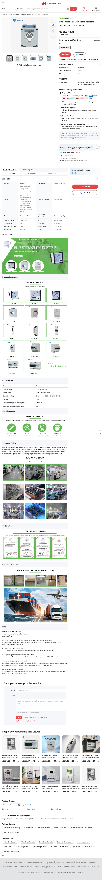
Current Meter (28, 828)
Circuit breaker (30, 809)
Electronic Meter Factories (65, 842)
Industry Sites (70, 862)
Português (29, 866)
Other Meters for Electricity (12, 828)
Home (3, 14)
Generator (5, 809)
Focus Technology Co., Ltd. (38, 872)
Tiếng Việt (48, 868)
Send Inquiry (65, 55)
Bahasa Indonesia (57, 868)
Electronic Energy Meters (11, 832)
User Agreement (62, 872)
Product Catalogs (30, 805)
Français (36, 866)
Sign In (62, 161)
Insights (55, 864)
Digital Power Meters (60, 828)
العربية (73, 866)
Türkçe (41, 868)
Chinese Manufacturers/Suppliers (33, 862)
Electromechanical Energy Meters (81, 828)
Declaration (72, 872)
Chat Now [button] (80, 55)
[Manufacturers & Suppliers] (51, 3)
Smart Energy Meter (83, 842)
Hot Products (8, 862)
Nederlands (66, 866)
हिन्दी (89, 866)
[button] (61, 173)
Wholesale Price (60, 862)
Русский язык (44, 866)
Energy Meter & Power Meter (40, 14)
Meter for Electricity (26, 14)
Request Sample (93, 59)
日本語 (84, 866)
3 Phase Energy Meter (39, 847)
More (3, 855)
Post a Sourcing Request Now (26, 721)
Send (19, 717)
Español (22, 866)
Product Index (91, 862)
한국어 (78, 866)
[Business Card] (98, 178)
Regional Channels (81, 862)
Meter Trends (88, 847)
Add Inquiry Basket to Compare (30, 65)
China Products (18, 862)
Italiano (53, 866)
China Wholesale (48, 862)
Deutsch (59, 866)
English (16, 866)
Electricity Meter (56, 809)
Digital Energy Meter (22, 847)
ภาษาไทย (95, 866)
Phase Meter (7, 847)
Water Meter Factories (28, 842)
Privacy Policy (80, 872)
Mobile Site (48, 864)
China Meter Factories (10, 842)
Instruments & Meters (13, 14)
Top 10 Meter (76, 847)
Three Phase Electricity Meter (59, 847)
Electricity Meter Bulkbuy (11, 851)
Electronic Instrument (43, 828)
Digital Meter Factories (46, 842)
